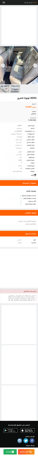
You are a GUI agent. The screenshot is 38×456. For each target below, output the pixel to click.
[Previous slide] (35, 65)
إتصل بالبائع (24, 452)
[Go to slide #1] (15, 88)
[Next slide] (3, 65)
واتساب (8, 452)
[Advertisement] (19, 26)
